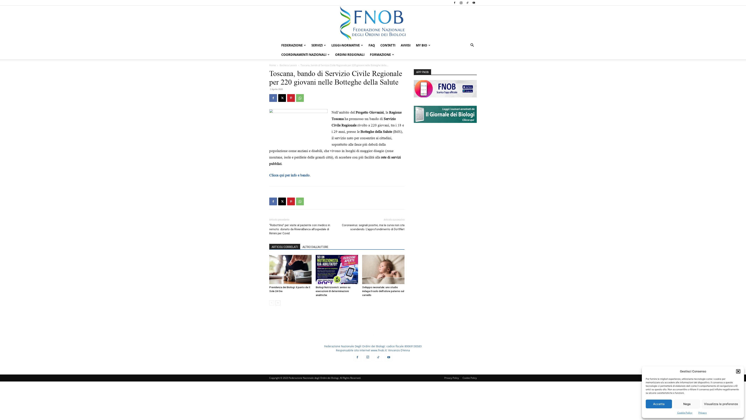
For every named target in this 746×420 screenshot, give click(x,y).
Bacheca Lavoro (288, 65)
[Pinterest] (291, 98)
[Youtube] (474, 2)
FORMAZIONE (380, 54)
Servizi (317, 45)
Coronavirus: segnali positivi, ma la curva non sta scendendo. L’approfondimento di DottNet (373, 227)
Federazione (292, 45)
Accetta (659, 404)
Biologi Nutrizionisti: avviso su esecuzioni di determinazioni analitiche (333, 291)
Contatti (387, 45)
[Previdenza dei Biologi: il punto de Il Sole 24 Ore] (290, 269)
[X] (282, 98)
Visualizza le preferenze (721, 404)
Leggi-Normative (345, 45)
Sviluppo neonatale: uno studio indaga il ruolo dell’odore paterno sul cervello (383, 291)
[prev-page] (271, 302)
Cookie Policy (684, 412)
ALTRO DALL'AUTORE (315, 246)
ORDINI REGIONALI (349, 54)
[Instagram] (461, 2)
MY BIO (421, 45)
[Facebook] (455, 2)
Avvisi (405, 45)
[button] (738, 371)
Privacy (702, 412)
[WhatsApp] (300, 98)
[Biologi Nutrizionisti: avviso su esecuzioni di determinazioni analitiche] (337, 269)
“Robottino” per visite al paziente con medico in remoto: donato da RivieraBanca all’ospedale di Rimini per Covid (299, 229)
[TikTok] (467, 2)
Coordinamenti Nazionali (303, 54)
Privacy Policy (451, 378)
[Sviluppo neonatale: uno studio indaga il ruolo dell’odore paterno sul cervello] (383, 269)
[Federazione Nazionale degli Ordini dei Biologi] (373, 23)
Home (272, 65)
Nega (687, 404)
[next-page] (277, 302)
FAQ (372, 45)
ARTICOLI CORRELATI (285, 246)
